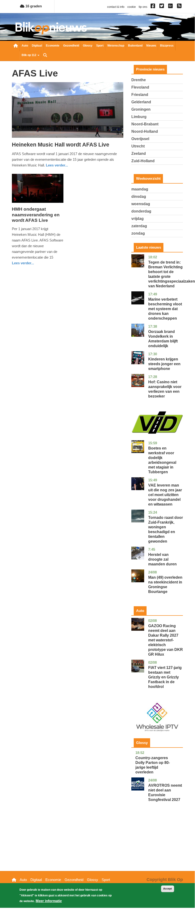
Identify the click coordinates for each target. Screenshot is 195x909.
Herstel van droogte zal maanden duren (162, 559)
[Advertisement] (157, 843)
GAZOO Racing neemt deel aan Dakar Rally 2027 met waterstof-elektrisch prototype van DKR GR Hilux (165, 640)
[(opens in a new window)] (153, 7)
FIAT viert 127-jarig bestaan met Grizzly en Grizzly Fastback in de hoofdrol (165, 677)
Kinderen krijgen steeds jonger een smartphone (164, 364)
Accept (167, 888)
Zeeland (138, 154)
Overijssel (140, 139)
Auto (25, 45)
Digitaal (37, 45)
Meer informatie (49, 901)
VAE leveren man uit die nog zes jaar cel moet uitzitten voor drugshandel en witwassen (165, 494)
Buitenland (135, 45)
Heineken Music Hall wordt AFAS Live (60, 145)
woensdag (140, 204)
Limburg (139, 117)
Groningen (141, 109)
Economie (52, 45)
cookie (131, 7)
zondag (138, 233)
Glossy (87, 45)
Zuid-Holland (143, 161)
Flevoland (140, 87)
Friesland (139, 95)
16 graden (33, 6)
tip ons (143, 7)
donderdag (141, 211)
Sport (100, 45)
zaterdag (139, 226)
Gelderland (141, 102)
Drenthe (138, 80)
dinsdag (138, 196)
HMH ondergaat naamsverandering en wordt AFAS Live (36, 215)
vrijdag (137, 219)
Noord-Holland (144, 131)
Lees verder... (57, 165)
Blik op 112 (29, 55)
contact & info (115, 7)
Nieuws (151, 45)
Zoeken (45, 55)
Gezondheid (71, 45)
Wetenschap (115, 45)
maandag (139, 189)
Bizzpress (167, 45)
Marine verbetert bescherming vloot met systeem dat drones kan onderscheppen (165, 308)
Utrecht (138, 146)
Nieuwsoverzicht (15, 46)
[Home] (51, 28)
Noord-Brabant (144, 124)
